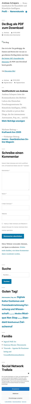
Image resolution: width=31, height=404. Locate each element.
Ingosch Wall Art (10, 341)
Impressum (24, 401)
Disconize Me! (9, 71)
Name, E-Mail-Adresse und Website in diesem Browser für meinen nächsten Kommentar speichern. (15, 227)
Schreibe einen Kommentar (12, 35)
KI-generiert (11, 314)
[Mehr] (26, 12)
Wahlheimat (13, 322)
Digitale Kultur (8, 82)
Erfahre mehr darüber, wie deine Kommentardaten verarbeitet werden (15, 250)
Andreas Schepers (10, 3)
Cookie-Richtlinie (8, 401)
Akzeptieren (15, 389)
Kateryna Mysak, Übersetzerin (15, 345)
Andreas (6, 32)
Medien (18, 313)
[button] (28, 373)
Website (4, 214)
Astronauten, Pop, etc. (9, 297)
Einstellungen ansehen (15, 398)
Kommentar (6, 170)
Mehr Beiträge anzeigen (13, 121)
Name (4, 194)
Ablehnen (15, 393)
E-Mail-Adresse (7, 204)
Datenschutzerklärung (16, 401)
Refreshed (20, 318)
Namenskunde (17, 11)
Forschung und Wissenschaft (15, 309)
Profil (4, 11)
